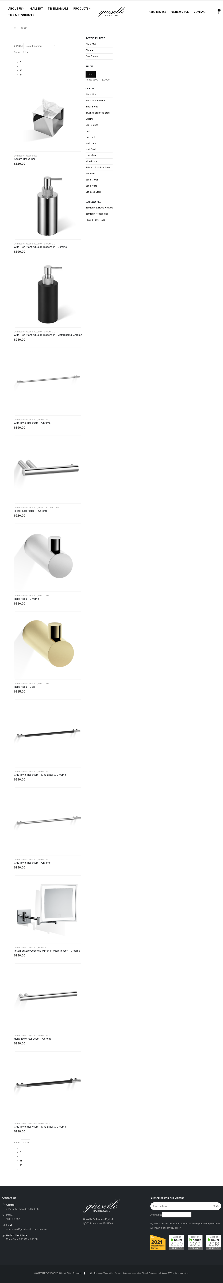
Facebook (84, 1273)
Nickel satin (91, 161)
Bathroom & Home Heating (99, 207)
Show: (17, 52)
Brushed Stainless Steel (98, 112)
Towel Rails (44, 420)
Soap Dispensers (46, 244)
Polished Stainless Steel (98, 167)
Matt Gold (90, 149)
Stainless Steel (93, 192)
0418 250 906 (180, 12)
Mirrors (42, 948)
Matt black (91, 143)
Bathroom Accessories (25, 156)
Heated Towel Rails (95, 220)
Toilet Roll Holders (48, 508)
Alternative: (156, 1215)
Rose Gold (91, 173)
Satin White (91, 185)
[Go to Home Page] (15, 28)
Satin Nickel (92, 179)
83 (21, 70)
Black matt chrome (95, 100)
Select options (76, 89)
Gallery (36, 8)
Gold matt (90, 137)
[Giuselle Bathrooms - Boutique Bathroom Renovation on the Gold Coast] (111, 11)
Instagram (91, 1273)
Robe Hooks (44, 596)
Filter (90, 74)
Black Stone (92, 106)
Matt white (91, 155)
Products (81, 8)
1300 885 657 (157, 12)
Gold (88, 131)
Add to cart (76, 177)
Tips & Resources (21, 15)
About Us (15, 8)
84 (21, 74)
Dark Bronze (92, 56)
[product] (48, 117)
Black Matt (91, 44)
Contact (200, 12)
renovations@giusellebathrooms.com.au (26, 1229)
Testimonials (58, 8)
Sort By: (18, 45)
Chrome (89, 50)
